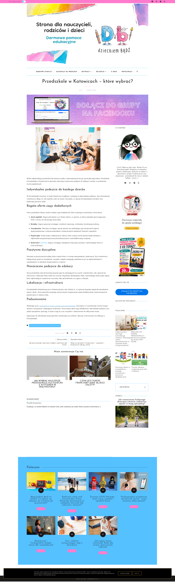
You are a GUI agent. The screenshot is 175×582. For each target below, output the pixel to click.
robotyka (43, 242)
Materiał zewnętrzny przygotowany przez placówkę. (45, 325)
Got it (137, 573)
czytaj (40, 508)
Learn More (125, 573)
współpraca (127, 71)
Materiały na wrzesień (66, 71)
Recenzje (100, 71)
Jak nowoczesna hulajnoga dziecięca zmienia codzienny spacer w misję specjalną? (131, 402)
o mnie (114, 71)
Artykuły (86, 71)
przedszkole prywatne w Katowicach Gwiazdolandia (57, 306)
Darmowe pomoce (44, 71)
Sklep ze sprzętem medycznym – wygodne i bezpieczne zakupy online (87, 344)
